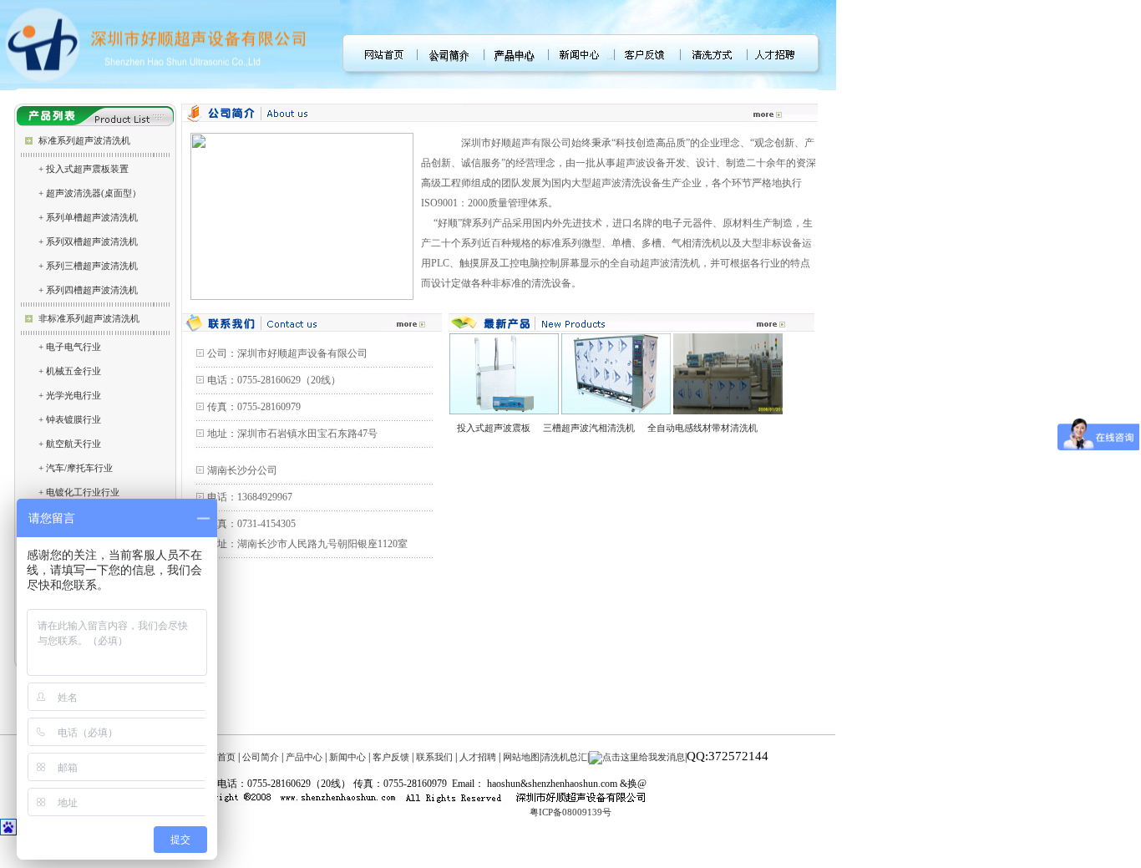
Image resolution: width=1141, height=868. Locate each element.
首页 (226, 757)
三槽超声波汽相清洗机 (589, 428)
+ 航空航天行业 (69, 444)
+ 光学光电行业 (69, 395)
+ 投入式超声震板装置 (83, 169)
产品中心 (514, 57)
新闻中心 (347, 757)
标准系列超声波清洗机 (84, 140)
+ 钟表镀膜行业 (69, 419)
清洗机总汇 (564, 757)
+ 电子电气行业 (69, 347)
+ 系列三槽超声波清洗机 (88, 266)
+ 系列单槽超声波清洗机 (88, 217)
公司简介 (449, 57)
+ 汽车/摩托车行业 (75, 468)
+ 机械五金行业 (69, 371)
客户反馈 (391, 757)
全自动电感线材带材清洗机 (699, 428)
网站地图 (521, 757)
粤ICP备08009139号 (570, 812)
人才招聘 (477, 757)
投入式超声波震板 (493, 428)
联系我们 (434, 757)
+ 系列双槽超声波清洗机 (88, 241)
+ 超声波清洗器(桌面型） (89, 193)
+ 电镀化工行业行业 (78, 492)
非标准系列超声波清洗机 (88, 318)
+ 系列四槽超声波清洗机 (88, 290)
